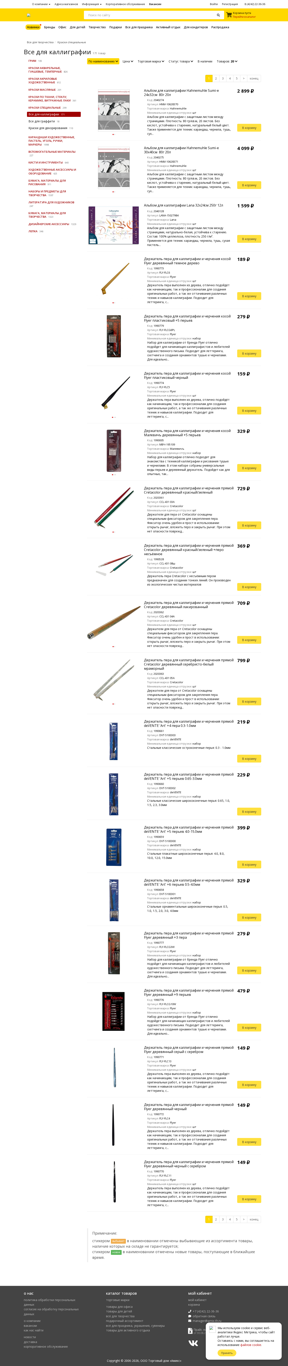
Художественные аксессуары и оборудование (52, 171)
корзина (194, 1305)
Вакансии (155, 4)
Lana (173, 219)
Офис (62, 27)
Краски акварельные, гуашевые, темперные (45, 69)
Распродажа (220, 27)
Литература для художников (51, 202)
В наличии (205, 61)
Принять (227, 1353)
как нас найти (33, 1330)
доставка (30, 1342)
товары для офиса (119, 1307)
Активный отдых (168, 27)
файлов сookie (250, 1345)
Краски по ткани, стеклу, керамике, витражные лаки (49, 98)
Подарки (115, 27)
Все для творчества (40, 42)
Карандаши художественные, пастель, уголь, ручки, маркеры (51, 140)
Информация (91, 4)
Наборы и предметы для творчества (47, 193)
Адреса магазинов (66, 4)
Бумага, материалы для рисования (47, 182)
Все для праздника (139, 27)
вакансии (30, 1326)
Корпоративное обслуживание (125, 4)
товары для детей (119, 1311)
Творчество (97, 27)
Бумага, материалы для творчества (47, 215)
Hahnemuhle (178, 108)
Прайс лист (202, 1330)
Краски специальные (72, 42)
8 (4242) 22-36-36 (254, 4)
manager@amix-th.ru (207, 1321)
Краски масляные (42, 90)
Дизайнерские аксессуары (48, 224)
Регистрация (230, 4)
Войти (214, 4)
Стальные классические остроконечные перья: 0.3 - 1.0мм (188, 748)
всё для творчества (120, 1316)
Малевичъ (177, 449)
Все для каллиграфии (43, 114)
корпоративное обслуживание (46, 1346)
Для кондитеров (196, 27)
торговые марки (117, 1300)
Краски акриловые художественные (42, 80)
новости (30, 1337)
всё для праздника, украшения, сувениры (135, 1326)
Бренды (49, 27)
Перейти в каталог (244, 17)
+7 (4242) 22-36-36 (206, 1311)
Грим (32, 61)
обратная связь (204, 1316)
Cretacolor (176, 506)
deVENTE (175, 739)
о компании (32, 1321)
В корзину (249, 128)
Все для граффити (41, 121)
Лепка (33, 231)
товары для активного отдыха (128, 1330)
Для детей (77, 27)
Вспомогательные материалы (51, 152)
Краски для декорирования (47, 128)
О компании (40, 4)
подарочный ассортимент (124, 1321)
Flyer (173, 277)
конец (254, 78)
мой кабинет (197, 1300)
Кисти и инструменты (45, 162)
